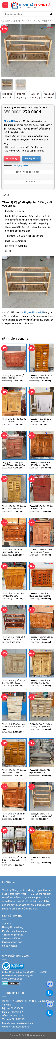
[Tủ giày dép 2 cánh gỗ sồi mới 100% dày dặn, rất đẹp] (14, 445)
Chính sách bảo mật (12, 942)
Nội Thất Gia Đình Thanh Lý (24, 21)
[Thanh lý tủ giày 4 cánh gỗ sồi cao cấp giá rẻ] (14, 358)
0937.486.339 (15, 979)
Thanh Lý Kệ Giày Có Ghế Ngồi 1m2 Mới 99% (39, 771)
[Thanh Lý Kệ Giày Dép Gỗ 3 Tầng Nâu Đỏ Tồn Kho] (14, 619)
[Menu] (5, 5)
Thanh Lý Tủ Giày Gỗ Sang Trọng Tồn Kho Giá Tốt (40, 420)
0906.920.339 (17, 1015)
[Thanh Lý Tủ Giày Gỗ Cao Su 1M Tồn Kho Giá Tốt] (14, 752)
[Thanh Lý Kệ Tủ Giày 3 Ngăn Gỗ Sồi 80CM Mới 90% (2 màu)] (14, 706)
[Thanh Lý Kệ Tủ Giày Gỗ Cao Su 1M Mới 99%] (41, 488)
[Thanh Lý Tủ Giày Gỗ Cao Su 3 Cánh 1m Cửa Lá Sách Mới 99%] (14, 840)
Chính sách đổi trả (11, 938)
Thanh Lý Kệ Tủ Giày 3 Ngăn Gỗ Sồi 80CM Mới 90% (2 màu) (13, 726)
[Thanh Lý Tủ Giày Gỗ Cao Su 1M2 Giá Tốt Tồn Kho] (41, 619)
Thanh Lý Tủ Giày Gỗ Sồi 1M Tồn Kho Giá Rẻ (14, 815)
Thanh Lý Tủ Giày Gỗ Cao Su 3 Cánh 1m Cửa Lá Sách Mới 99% (14, 859)
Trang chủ (5, 21)
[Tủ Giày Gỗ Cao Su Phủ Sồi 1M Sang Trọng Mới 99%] (41, 706)
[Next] (50, 50)
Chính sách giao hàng (12, 934)
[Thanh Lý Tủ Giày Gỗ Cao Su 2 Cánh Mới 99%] (14, 401)
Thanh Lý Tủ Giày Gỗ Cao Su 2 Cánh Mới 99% (14, 420)
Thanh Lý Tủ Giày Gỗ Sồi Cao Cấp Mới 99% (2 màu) (14, 681)
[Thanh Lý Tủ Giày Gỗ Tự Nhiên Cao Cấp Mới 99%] (41, 576)
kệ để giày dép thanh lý (32, 312)
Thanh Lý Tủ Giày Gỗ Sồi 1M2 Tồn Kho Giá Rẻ (12, 551)
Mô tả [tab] (6, 195)
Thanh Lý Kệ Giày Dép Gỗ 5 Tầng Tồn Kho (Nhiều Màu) (40, 815)
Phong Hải (9, 121)
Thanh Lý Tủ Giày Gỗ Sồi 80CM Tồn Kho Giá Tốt (39, 681)
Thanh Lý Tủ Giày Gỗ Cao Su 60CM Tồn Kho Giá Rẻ (41, 376)
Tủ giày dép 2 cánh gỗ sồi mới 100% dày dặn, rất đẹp (13, 463)
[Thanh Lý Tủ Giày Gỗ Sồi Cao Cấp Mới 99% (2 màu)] (14, 663)
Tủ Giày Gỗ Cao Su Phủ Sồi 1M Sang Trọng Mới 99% (40, 725)
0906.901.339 (17, 1012)
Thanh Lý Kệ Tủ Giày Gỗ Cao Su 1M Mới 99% (41, 507)
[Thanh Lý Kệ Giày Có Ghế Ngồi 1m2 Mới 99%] (41, 752)
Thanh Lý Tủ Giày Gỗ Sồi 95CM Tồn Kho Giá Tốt (39, 463)
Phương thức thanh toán (14, 931)
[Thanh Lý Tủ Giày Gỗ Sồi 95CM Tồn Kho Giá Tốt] (41, 445)
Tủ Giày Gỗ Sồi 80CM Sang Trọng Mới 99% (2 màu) (40, 551)
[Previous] (6, 50)
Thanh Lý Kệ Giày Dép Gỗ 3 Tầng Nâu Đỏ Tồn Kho (13, 638)
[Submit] (50, 14)
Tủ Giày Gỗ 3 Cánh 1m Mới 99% (40, 858)
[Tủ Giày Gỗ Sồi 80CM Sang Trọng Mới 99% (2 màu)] (41, 532)
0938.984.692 (18, 1008)
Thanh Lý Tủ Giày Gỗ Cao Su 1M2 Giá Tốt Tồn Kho (41, 638)
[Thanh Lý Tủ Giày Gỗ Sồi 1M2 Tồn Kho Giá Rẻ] (14, 532)
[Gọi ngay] (49, 992)
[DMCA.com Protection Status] (11, 983)
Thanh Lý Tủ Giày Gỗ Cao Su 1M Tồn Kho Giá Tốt (14, 771)
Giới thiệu (6, 923)
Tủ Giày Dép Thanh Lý (21, 166)
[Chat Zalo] (49, 984)
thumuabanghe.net (21, 1026)
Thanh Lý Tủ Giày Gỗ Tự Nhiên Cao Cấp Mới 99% (39, 594)
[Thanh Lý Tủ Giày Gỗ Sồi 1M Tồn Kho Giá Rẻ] (14, 796)
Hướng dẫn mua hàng (12, 927)
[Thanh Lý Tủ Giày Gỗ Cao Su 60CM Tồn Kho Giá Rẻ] (41, 358)
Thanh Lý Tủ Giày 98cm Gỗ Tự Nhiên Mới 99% (13, 594)
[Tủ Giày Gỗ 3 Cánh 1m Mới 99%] (41, 840)
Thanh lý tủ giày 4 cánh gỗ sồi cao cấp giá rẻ (13, 376)
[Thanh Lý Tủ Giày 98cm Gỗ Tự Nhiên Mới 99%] (14, 576)
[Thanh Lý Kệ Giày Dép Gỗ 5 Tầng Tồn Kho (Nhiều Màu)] (41, 796)
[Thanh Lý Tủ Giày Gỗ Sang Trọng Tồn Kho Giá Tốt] (41, 401)
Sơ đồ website (9, 945)
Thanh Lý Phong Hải (12, 890)
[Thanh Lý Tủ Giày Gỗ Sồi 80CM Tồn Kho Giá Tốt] (41, 663)
